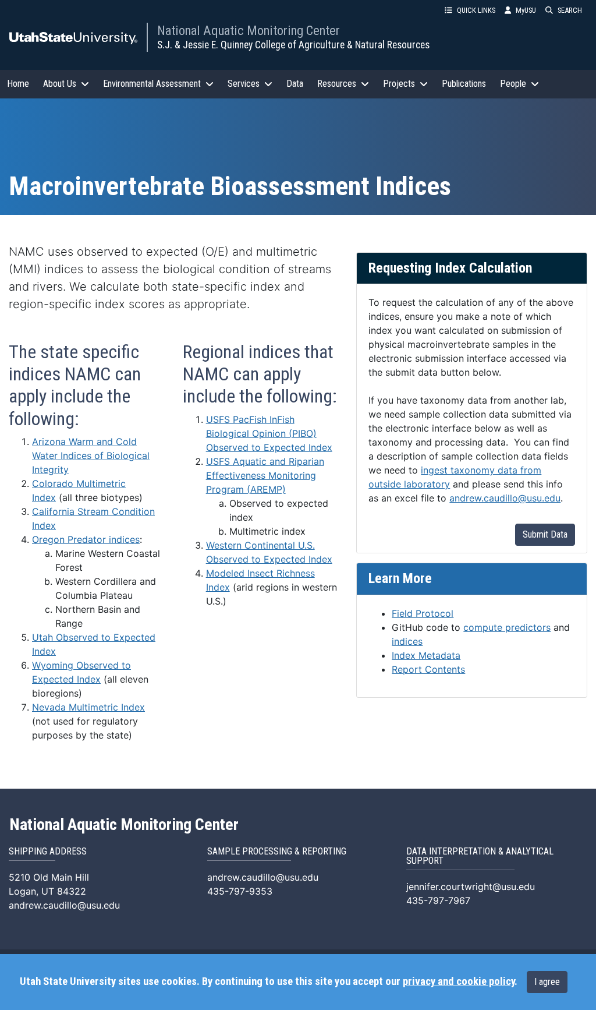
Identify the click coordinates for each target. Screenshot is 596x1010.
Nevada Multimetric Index (88, 707)
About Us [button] (59, 83)
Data (294, 83)
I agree (547, 981)
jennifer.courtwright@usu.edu (470, 886)
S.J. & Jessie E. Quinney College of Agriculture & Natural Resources (293, 45)
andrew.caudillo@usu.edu (504, 498)
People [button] (513, 83)
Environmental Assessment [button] (152, 83)
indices (407, 641)
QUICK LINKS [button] (476, 10)
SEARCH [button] (570, 10)
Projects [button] (399, 83)
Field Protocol (422, 613)
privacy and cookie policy (459, 981)
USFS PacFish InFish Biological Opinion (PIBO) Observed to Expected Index (269, 433)
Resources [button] (336, 83)
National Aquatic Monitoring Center (248, 30)
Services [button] (244, 83)
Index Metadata (426, 655)
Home (18, 83)
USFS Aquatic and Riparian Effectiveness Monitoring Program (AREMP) (265, 475)
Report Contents (428, 669)
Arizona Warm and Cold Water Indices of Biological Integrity (91, 455)
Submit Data (545, 534)
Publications (464, 83)
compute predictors (507, 627)
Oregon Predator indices (86, 539)
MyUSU (526, 10)
